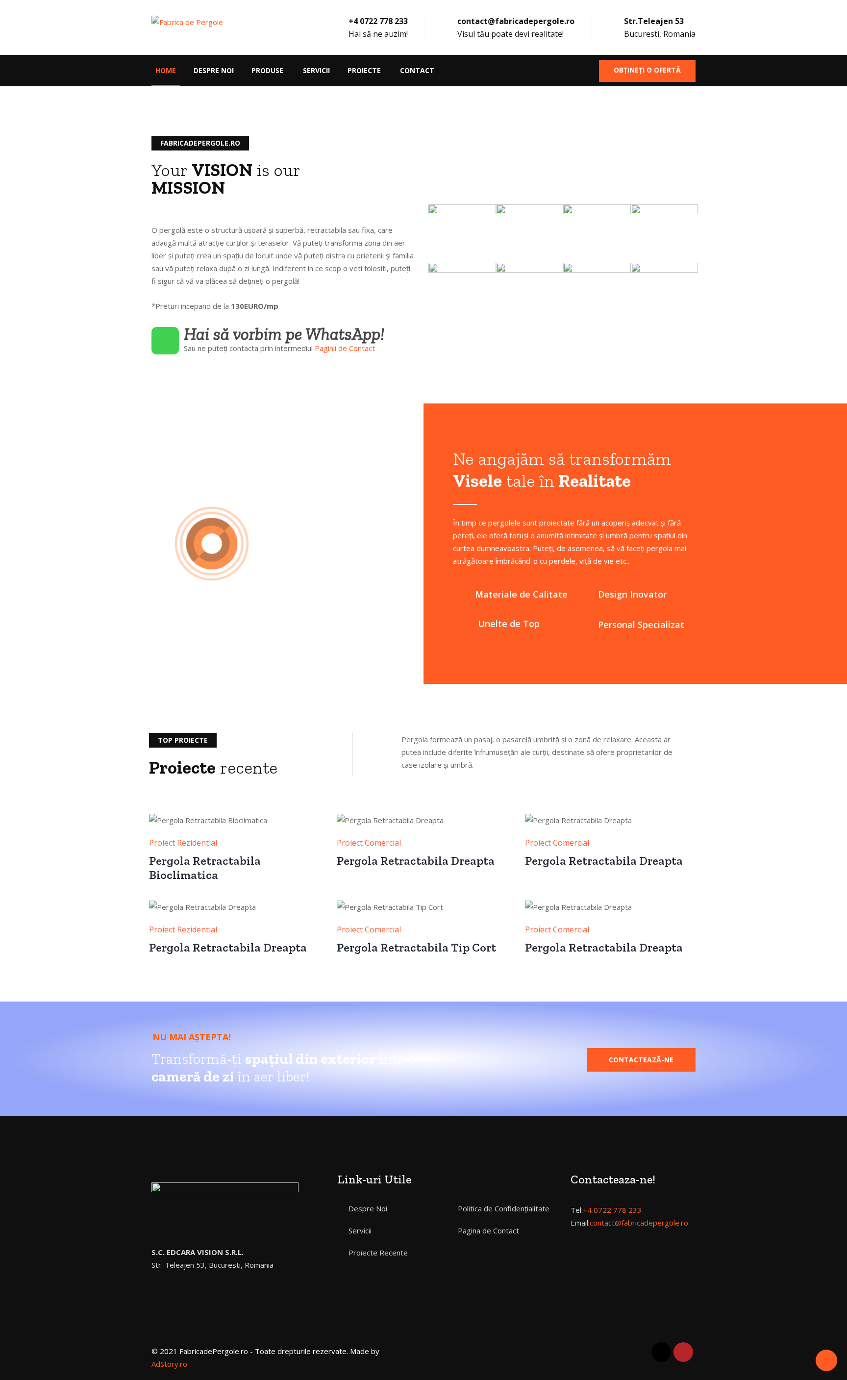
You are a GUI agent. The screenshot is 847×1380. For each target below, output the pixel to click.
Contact (417, 70)
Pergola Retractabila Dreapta (416, 860)
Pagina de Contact (488, 1230)
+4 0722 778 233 (612, 1210)
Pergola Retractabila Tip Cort (416, 947)
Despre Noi (214, 70)
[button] (641, 1060)
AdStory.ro (169, 1364)
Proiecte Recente (378, 1252)
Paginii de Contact (345, 348)
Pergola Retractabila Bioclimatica (205, 867)
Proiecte (364, 70)
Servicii (316, 70)
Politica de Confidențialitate (503, 1208)
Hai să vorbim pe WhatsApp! (284, 334)
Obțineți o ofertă (647, 70)
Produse (267, 70)
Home (165, 70)
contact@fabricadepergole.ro (639, 1223)
